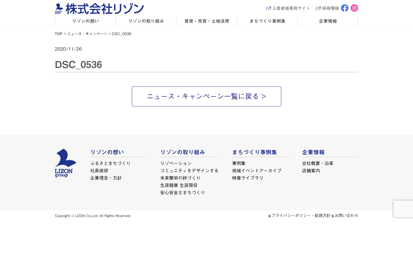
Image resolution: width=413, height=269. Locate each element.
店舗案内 (311, 170)
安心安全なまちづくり (182, 192)
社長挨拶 (99, 170)
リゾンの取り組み (146, 21)
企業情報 (328, 21)
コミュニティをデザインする (189, 170)
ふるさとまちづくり (110, 163)
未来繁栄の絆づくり (180, 177)
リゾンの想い (85, 21)
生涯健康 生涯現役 (178, 185)
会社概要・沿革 (317, 163)
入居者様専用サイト (291, 8)
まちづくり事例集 (267, 21)
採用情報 (330, 8)
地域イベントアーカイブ (257, 170)
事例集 (239, 163)
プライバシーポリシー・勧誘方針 (300, 215)
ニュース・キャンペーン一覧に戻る (203, 96)
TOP (58, 34)
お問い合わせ (346, 215)
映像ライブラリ (248, 177)
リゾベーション (176, 163)
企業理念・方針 (106, 177)
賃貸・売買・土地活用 (206, 21)
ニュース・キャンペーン (87, 34)
